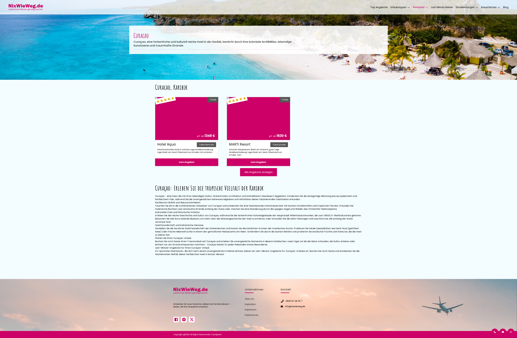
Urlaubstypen (398, 7)
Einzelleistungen (465, 7)
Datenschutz (251, 315)
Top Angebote (379, 7)
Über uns (249, 298)
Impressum (250, 309)
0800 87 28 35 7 (294, 301)
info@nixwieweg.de (295, 306)
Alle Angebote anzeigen (258, 172)
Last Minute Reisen (442, 7)
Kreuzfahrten (489, 7)
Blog (505, 7)
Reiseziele (419, 7)
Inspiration (250, 304)
